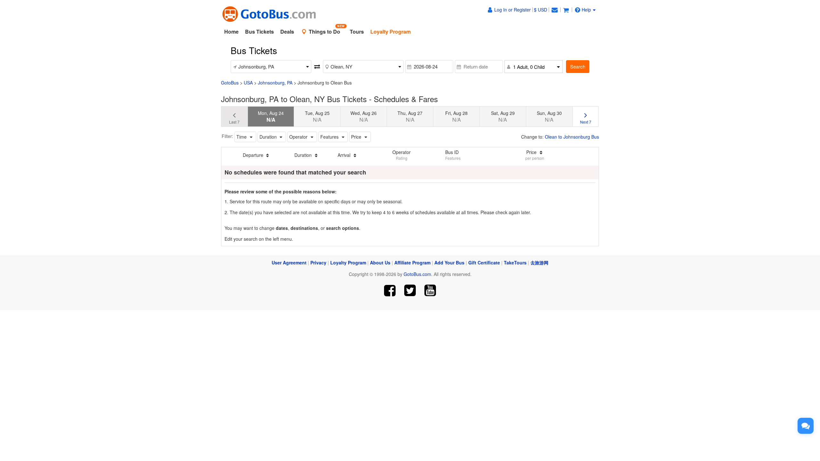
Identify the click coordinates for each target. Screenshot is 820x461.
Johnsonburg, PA (275, 82)
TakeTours (515, 262)
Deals (287, 31)
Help (586, 9)
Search (577, 66)
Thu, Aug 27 (410, 116)
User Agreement (289, 262)
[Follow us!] (410, 290)
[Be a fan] (390, 290)
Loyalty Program (348, 262)
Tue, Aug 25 (317, 116)
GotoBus (230, 82)
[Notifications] (554, 9)
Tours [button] (357, 31)
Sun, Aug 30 (549, 116)
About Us (380, 262)
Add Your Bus (449, 262)
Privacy (318, 262)
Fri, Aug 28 (456, 116)
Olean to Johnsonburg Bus (572, 136)
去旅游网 (539, 262)
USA (248, 82)
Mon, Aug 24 (271, 116)
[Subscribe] (430, 290)
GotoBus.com (417, 274)
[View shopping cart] (566, 9)
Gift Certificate (484, 262)
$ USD (540, 9)
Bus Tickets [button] (259, 31)
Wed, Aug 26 (363, 116)
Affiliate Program (412, 262)
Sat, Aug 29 (503, 116)
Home (231, 31)
